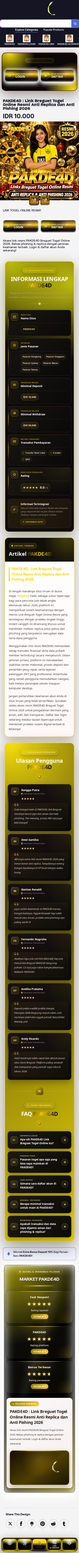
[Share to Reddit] (53, 1523)
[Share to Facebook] (21, 1523)
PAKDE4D (23, 596)
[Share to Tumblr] (64, 1523)
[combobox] (36, 23)
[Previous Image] (3, 161)
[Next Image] (76, 161)
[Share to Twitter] (10, 1523)
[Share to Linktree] (31, 1523)
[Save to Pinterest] (42, 1523)
